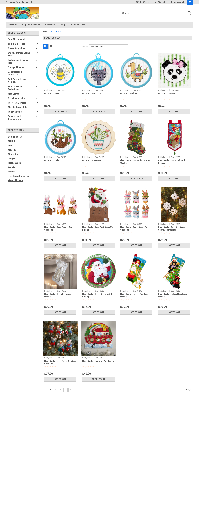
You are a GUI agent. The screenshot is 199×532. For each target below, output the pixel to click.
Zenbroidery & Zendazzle (15, 73)
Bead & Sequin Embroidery (15, 88)
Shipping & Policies (31, 24)
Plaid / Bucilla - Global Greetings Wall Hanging (97, 295)
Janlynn (11, 158)
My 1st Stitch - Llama (128, 93)
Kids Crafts (13, 93)
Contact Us (50, 24)
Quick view (60, 86)
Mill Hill (11, 141)
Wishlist (161, 2)
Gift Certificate (142, 2)
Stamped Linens (16, 67)
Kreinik (11, 167)
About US (12, 24)
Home (45, 32)
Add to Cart (136, 111)
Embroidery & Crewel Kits (18, 61)
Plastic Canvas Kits (17, 107)
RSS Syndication (77, 24)
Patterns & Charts (17, 102)
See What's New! (16, 39)
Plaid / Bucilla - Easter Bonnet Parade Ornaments (135, 228)
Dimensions (14, 154)
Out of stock (60, 111)
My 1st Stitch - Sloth (52, 160)
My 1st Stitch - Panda (166, 93)
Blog (62, 24)
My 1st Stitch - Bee (51, 93)
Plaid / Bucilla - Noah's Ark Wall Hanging (98, 361)
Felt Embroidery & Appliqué (17, 80)
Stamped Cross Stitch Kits (19, 54)
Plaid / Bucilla (14, 163)
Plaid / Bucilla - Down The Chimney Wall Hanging (98, 228)
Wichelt (11, 171)
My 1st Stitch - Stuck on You (93, 160)
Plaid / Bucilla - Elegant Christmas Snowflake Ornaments (171, 228)
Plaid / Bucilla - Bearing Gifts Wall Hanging (171, 161)
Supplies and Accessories (14, 117)
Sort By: (85, 46)
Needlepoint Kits (16, 98)
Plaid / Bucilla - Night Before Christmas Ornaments (60, 362)
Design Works (15, 136)
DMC (10, 145)
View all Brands (15, 180)
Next (187, 390)
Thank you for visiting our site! (20, 2)
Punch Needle (15, 111)
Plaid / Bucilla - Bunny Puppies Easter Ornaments (59, 228)
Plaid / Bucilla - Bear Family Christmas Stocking (135, 161)
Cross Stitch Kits (16, 48)
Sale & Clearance (16, 43)
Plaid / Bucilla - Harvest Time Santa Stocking (134, 295)
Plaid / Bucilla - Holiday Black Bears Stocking (172, 295)
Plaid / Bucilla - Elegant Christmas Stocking (58, 295)
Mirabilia (12, 149)
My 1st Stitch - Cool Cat (91, 93)
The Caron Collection (18, 176)
